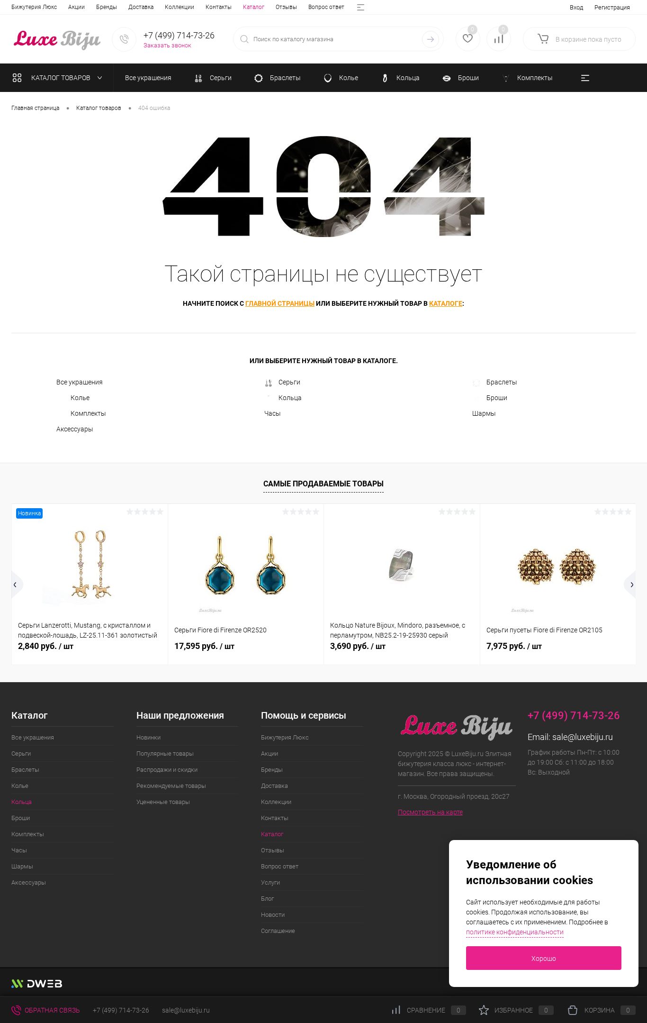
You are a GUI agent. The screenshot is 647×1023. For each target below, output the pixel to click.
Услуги (270, 882)
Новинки (148, 737)
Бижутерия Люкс (34, 7)
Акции (76, 7)
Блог (267, 898)
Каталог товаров (61, 78)
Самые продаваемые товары (323, 483)
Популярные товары (165, 753)
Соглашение (278, 930)
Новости (273, 914)
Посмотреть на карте (430, 812)
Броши (496, 398)
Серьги (289, 382)
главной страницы (280, 303)
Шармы (484, 413)
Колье (80, 398)
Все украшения (79, 382)
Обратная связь (51, 1010)
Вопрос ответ (326, 7)
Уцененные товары (163, 801)
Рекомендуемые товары (171, 785)
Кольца (290, 398)
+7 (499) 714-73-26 (121, 1010)
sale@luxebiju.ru (582, 737)
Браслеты (501, 382)
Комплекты (88, 413)
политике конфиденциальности (515, 932)
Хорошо (543, 958)
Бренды (106, 7)
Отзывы (286, 7)
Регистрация (612, 7)
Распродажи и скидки (167, 769)
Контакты (219, 7)
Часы (272, 413)
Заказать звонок (167, 45)
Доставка (140, 7)
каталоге (445, 303)
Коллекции (179, 7)
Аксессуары (74, 429)
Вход (576, 7)
